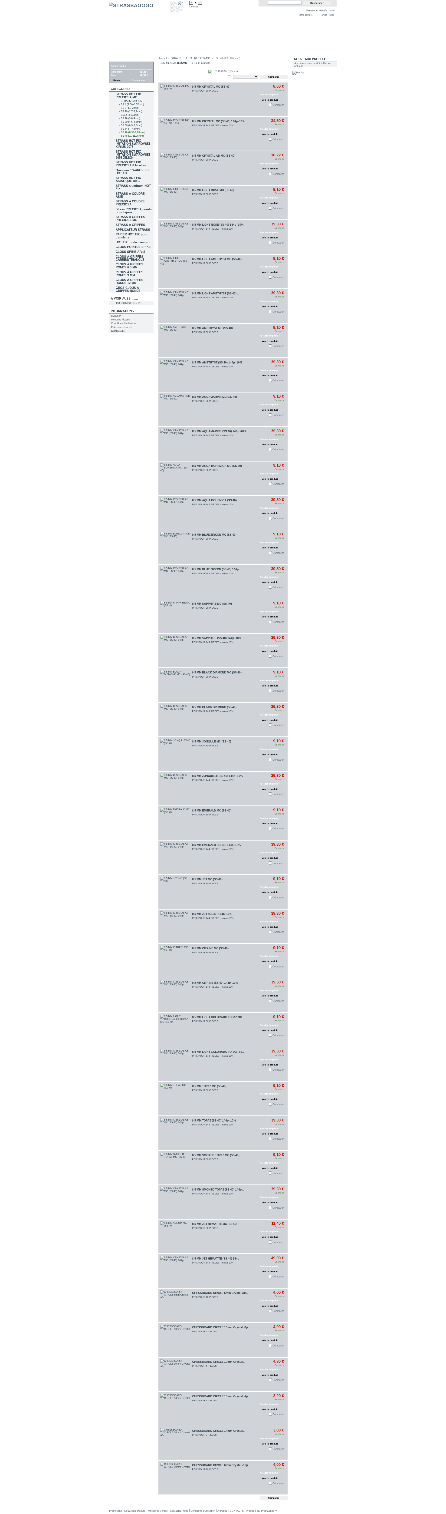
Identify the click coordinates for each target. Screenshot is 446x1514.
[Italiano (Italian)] (173, 9)
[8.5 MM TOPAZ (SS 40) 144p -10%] (175, 1133)
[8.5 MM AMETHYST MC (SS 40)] (175, 340)
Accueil (162, 58)
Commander (139, 80)
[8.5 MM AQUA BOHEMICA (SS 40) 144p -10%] (175, 513)
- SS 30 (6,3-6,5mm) (130, 125)
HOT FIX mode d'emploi (133, 242)
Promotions (115, 1510)
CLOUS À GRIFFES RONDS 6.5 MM (129, 266)
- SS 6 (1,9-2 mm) (129, 107)
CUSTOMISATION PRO (130, 303)
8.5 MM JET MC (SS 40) (207, 879)
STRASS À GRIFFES (130, 225)
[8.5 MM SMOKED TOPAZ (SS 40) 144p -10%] (175, 1202)
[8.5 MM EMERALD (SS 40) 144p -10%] (175, 857)
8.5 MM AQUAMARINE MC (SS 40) (214, 397)
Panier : (324, 14)
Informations (122, 311)
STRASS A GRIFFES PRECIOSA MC (130, 218)
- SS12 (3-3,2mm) (129, 114)
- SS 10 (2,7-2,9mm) (130, 111)
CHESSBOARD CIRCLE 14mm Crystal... (218, 1430)
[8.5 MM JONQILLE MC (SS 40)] (175, 754)
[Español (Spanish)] (174, 6)
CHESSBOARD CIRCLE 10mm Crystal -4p (220, 1327)
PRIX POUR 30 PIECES (205, 90)
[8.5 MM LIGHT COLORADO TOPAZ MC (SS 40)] (175, 1030)
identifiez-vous (327, 10)
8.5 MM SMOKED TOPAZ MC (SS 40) (215, 1155)
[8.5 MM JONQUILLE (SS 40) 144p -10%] (175, 788)
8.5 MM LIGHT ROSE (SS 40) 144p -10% (218, 224)
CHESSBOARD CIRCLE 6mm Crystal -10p (220, 1465)
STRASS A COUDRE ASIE (130, 195)
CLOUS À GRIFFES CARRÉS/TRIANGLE (130, 258)
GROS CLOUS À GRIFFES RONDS (128, 289)
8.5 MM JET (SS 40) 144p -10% (212, 914)
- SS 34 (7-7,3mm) (129, 128)
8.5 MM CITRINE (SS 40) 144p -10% (215, 982)
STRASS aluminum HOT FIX (133, 187)
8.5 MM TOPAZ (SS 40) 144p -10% (214, 1120)
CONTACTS (118, 331)
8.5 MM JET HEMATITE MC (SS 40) (214, 1224)
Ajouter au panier (269, 94)
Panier (116, 59)
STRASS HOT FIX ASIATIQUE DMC (128, 179)
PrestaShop (267, 1510)
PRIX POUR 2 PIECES (204, 1400)
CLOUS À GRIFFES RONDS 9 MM (129, 273)
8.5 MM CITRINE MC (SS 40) (210, 948)
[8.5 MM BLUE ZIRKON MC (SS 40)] (175, 547)
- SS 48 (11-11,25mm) (131, 135)
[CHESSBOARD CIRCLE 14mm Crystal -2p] (175, 1409)
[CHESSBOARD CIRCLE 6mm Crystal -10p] (175, 1477)
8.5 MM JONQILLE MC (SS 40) (211, 741)
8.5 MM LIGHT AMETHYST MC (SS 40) (217, 259)
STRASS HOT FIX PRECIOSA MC (128, 95)
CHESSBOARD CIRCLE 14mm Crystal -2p (220, 1396)
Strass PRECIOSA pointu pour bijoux (134, 211)
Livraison (116, 315)
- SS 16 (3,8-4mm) (129, 118)
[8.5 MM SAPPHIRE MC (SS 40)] (175, 616)
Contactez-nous (179, 1510)
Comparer (278, 104)
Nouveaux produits (311, 59)
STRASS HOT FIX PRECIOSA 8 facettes (131, 164)
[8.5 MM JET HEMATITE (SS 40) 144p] (175, 1271)
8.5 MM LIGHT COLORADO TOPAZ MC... (218, 1017)
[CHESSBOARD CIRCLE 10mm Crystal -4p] (175, 1340)
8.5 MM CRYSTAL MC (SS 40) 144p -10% (218, 121)
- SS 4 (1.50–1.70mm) (131, 104)
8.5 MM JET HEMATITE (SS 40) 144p (215, 1258)
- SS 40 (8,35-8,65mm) (132, 132)
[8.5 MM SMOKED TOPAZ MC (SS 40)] (175, 1167)
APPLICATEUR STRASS (133, 229)
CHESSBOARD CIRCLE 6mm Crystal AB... (220, 1293)
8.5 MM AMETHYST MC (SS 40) (212, 328)
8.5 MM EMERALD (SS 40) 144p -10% (216, 845)
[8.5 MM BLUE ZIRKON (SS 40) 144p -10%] (175, 582)
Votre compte (305, 14)
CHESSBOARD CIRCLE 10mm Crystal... (218, 1361)
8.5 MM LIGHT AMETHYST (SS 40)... (215, 293)
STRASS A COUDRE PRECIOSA (130, 203)
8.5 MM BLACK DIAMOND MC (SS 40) (217, 672)
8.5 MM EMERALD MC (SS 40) (211, 810)
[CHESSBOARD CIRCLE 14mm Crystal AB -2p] (175, 1443)
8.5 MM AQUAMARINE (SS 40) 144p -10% (219, 431)
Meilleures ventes (158, 1510)
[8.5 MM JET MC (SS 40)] (175, 892)
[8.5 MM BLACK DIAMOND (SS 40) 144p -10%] (175, 719)
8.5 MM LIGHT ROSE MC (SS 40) (213, 190)
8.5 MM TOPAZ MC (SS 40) (209, 1086)
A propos (222, 1510)
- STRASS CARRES (130, 100)
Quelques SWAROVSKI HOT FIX (132, 171)
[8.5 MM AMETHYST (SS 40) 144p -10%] (175, 375)
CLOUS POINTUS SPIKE (133, 247)
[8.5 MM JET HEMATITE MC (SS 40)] (175, 1236)
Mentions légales (120, 319)
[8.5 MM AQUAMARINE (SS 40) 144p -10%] (175, 444)
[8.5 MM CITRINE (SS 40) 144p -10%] (175, 995)
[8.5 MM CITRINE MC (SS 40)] (175, 961)
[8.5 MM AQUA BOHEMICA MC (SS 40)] (175, 478)
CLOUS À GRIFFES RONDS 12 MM (129, 281)
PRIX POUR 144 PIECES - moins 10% (212, 125)
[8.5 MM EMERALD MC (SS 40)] (175, 823)
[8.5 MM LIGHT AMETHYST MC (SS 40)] (175, 271)
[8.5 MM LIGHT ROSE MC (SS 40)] (175, 202)
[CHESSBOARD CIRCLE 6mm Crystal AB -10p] (175, 1305)
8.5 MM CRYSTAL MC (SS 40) (211, 86)
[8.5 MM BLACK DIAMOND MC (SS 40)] (175, 685)
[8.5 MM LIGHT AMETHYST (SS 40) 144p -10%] (175, 306)
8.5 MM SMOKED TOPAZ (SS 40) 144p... (218, 1189)
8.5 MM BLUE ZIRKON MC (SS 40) (214, 534)
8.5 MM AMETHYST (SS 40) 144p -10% (217, 362)
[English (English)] (174, 2)
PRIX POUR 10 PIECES (205, 1297)
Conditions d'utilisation (123, 323)
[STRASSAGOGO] (140, 28)
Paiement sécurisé (121, 327)
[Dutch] (179, 9)
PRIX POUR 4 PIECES (204, 1331)
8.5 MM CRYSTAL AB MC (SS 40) (213, 155)
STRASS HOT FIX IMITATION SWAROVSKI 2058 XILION (133, 154)
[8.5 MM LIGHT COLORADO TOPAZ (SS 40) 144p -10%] (175, 1064)
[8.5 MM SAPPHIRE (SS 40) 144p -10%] (175, 650)
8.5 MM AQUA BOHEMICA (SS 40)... (215, 500)
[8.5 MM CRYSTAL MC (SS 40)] (175, 99)
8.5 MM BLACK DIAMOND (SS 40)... (215, 707)
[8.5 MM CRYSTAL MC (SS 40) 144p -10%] (175, 134)
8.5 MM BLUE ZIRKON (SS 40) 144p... (216, 569)
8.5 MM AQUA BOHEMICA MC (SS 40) (217, 466)
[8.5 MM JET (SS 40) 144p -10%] (175, 926)
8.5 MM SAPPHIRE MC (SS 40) (212, 603)
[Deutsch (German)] (181, 6)
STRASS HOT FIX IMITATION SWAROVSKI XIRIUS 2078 (133, 143)
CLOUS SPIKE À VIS (130, 252)
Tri (229, 76)
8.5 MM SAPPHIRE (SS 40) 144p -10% (216, 638)
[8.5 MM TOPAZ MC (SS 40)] (175, 1098)
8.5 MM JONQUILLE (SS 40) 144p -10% (217, 776)
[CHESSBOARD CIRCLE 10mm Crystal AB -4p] (175, 1374)
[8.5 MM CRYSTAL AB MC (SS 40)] (175, 168)
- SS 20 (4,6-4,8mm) (130, 121)
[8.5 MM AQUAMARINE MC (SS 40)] (175, 409)
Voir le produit (270, 100)
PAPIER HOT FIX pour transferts (132, 236)
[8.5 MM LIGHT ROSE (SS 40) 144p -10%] (175, 237)
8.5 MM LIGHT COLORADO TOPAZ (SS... (218, 1051)
